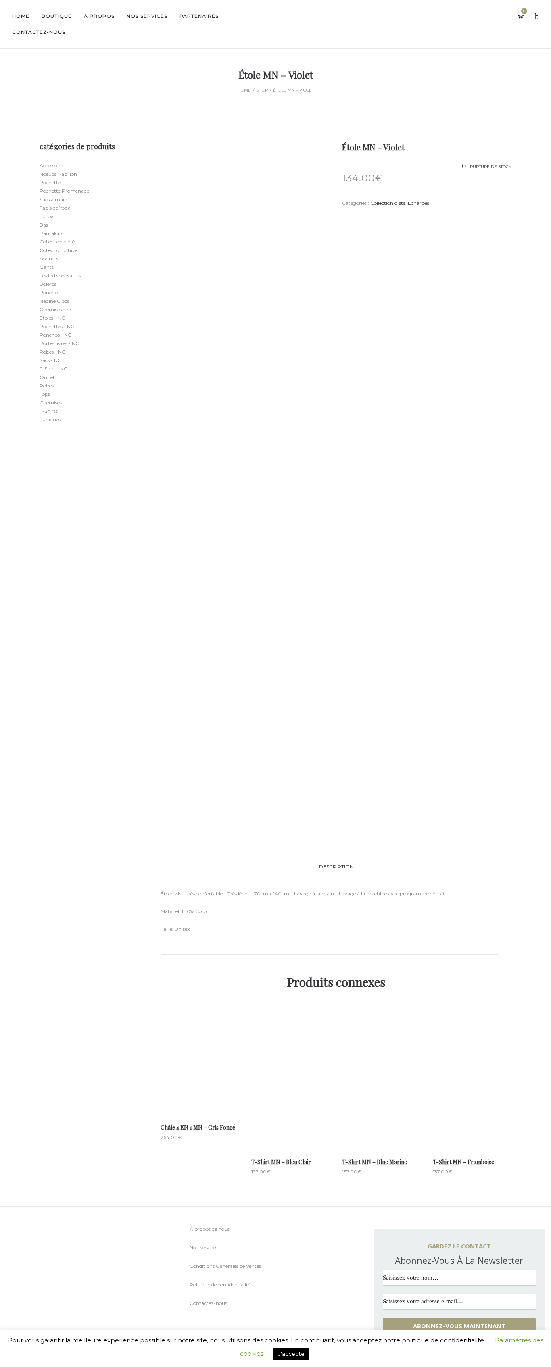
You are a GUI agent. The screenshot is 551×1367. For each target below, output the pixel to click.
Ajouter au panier (200, 1092)
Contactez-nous (208, 1303)
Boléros (48, 284)
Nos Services (203, 1247)
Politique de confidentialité (220, 1285)
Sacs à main (53, 199)
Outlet (47, 377)
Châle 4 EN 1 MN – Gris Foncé (198, 1127)
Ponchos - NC (55, 335)
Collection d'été (387, 203)
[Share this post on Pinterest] (380, 218)
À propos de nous (210, 1229)
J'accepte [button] (291, 1353)
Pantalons (51, 233)
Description (336, 866)
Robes (47, 386)
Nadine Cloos (54, 301)
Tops (45, 394)
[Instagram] (62, 1287)
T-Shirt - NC (53, 369)
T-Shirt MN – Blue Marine (374, 1162)
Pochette (50, 182)
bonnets (49, 259)
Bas (44, 225)
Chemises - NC (56, 309)
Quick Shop (200, 1057)
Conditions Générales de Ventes (225, 1266)
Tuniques (50, 419)
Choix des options (291, 1109)
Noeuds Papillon (58, 174)
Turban (48, 216)
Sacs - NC (50, 360)
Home (244, 90)
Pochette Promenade (64, 191)
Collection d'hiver (59, 250)
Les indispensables (60, 276)
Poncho (49, 292)
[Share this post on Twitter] (356, 218)
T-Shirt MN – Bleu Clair (281, 1162)
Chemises (51, 402)
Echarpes (418, 203)
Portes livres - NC (59, 343)
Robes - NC (52, 352)
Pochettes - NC (57, 326)
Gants (47, 267)
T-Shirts (49, 411)
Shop (262, 90)
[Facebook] (46, 1287)
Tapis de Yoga (55, 208)
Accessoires (52, 165)
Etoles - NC (52, 318)
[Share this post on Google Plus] (368, 218)
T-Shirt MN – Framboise (463, 1162)
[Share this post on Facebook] (344, 218)
